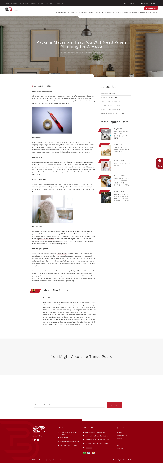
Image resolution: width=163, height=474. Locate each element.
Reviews (40, 3)
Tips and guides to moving (111, 114)
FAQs (46, 3)
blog (63, 273)
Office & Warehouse (130, 12)
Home (7, 3)
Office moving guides (109, 110)
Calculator (119, 439)
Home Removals (61, 12)
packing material (62, 254)
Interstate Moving (107, 97)
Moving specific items (109, 106)
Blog (51, 3)
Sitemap (62, 460)
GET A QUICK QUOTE (160, 165)
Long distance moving (109, 101)
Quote (118, 442)
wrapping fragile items (41, 147)
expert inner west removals (45, 239)
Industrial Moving (108, 93)
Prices (155, 12)
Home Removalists (121, 435)
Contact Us (59, 3)
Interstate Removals (78, 12)
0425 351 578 (152, 8)
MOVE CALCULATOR (148, 3)
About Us (14, 3)
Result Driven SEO (125, 460)
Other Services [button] (143, 12)
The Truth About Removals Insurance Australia (122, 150)
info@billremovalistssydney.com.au (70, 441)
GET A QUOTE (129, 3)
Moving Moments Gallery (27, 3)
